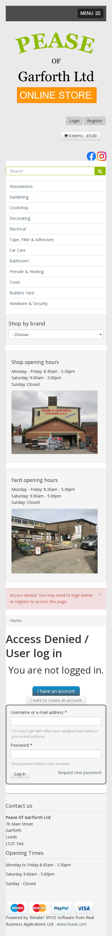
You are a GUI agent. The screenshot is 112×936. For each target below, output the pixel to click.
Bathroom (19, 261)
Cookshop (18, 207)
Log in (20, 774)
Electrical (17, 229)
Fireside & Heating (26, 271)
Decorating (19, 218)
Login (74, 120)
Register (94, 120)
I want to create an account (56, 700)
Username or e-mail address (39, 712)
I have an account (56, 691)
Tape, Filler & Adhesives (31, 239)
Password (21, 745)
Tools (14, 282)
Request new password (79, 772)
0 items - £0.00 (82, 135)
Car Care (17, 250)
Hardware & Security (28, 303)
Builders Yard (21, 293)
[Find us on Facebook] (91, 156)
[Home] (56, 68)
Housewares (21, 186)
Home (16, 620)
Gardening (18, 197)
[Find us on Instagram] (101, 156)
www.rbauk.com (72, 924)
